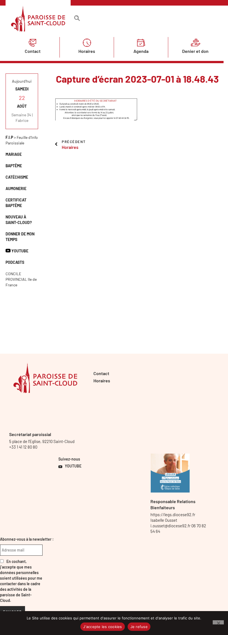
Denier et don (195, 51)
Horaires (86, 51)
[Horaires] (86, 42)
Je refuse (139, 626)
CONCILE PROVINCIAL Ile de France (21, 279)
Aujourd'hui (22, 81)
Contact (33, 51)
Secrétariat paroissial (30, 434)
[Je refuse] (218, 622)
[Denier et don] (195, 42)
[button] (77, 18)
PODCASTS (15, 262)
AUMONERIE (16, 188)
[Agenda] (141, 42)
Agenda (140, 51)
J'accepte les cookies (102, 626)
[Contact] (32, 42)
